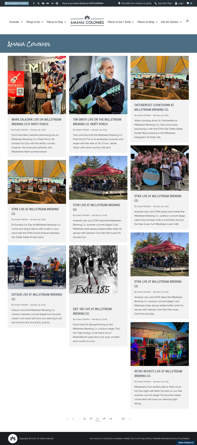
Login (180, 3)
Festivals (14, 22)
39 (123, 418)
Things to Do (33, 22)
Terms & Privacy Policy (141, 438)
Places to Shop (145, 22)
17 (97, 418)
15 (84, 418)
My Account (95, 438)
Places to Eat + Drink (119, 22)
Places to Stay (55, 22)
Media (127, 438)
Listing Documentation (112, 438)
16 (91, 418)
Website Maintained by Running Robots (171, 438)
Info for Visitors (170, 22)
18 (104, 418)
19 (111, 418)
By (20, 130)
